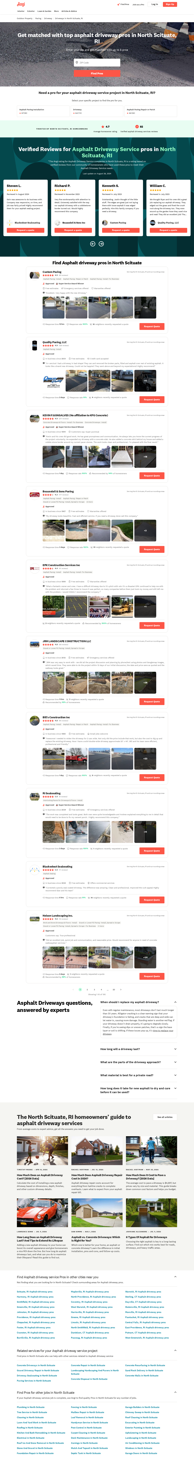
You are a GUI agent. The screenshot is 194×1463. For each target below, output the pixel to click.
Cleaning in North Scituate (30, 1417)
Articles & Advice (69, 11)
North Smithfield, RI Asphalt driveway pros (93, 1327)
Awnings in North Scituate (84, 1443)
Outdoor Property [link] (24, 18)
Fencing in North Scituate (84, 1407)
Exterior (31, 11)
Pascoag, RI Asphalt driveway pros (89, 1337)
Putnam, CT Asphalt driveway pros (143, 1332)
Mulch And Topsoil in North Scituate (89, 1448)
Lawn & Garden (44, 11)
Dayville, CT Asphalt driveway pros (143, 1301)
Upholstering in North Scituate (140, 1432)
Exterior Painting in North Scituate (142, 1427)
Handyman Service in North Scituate (89, 1422)
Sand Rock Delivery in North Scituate (144, 1370)
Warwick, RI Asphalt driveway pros (143, 1291)
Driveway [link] (48, 18)
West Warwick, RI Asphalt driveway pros (92, 1307)
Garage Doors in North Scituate (141, 1453)
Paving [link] (38, 18)
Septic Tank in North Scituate (86, 1453)
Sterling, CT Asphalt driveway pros (143, 1296)
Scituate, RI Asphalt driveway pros (35, 1291)
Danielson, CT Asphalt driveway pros (90, 1332)
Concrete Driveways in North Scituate (36, 1365)
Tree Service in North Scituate (32, 1412)
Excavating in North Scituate (139, 1422)
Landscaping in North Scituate (140, 1437)
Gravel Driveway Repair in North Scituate (38, 1370)
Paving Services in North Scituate (34, 1380)
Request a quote (25, 230)
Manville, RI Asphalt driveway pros (143, 1312)
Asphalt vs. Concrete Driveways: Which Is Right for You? (95, 1238)
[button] (53, 308)
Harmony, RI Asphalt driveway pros (35, 1296)
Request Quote (152, 326)
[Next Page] (121, 989)
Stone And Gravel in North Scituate (35, 1448)
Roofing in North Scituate (30, 1427)
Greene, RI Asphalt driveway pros (88, 1317)
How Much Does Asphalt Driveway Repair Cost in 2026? (96, 1176)
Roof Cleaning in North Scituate (141, 1417)
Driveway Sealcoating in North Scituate (37, 1375)
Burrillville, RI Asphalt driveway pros (36, 1337)
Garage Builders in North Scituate (142, 1407)
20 (114, 989)
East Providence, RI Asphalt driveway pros (147, 1327)
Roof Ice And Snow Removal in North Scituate (40, 1443)
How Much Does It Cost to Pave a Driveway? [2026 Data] (146, 1176)
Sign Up (170, 4)
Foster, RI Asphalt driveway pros (34, 1327)
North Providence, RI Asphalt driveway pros (93, 1296)
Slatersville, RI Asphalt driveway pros (144, 1307)
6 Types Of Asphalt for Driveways (146, 1237)
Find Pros (97, 73)
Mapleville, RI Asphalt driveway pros (90, 1291)
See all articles (165, 1117)
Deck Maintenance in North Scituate (89, 1437)
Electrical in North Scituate (30, 1437)
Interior (20, 11)
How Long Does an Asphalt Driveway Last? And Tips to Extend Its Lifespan (40, 1238)
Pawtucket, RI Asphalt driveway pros (144, 1317)
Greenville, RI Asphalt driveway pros (36, 1307)
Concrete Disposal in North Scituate (89, 1379)
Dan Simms (76, 1232)
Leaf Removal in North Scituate (87, 1417)
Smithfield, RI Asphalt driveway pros (36, 1301)
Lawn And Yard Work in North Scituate (36, 1422)
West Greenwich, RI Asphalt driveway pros (147, 1337)
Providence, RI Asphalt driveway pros (36, 1317)
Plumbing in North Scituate (30, 1407)
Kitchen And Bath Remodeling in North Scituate (41, 1432)
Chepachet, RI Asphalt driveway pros (36, 1322)
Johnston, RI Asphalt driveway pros (35, 1312)
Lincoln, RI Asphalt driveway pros (88, 1322)
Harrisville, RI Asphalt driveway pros (90, 1312)
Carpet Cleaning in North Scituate (88, 1432)
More (56, 11)
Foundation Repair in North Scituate (35, 1453)
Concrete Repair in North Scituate (88, 1365)
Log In (155, 4)
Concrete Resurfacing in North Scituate (145, 1365)
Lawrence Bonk (25, 1232)
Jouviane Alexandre (136, 1232)
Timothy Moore (25, 1170)
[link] (9, 223)
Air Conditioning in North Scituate (142, 1443)
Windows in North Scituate (138, 1448)
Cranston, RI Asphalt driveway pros (35, 1332)
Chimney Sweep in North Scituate (142, 1412)
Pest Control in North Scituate (86, 1427)
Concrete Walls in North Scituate (141, 1375)
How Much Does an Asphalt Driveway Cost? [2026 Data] (40, 1176)
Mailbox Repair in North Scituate (87, 1412)
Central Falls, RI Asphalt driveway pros (145, 1322)
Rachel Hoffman (80, 1170)
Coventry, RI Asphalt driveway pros (89, 1301)
